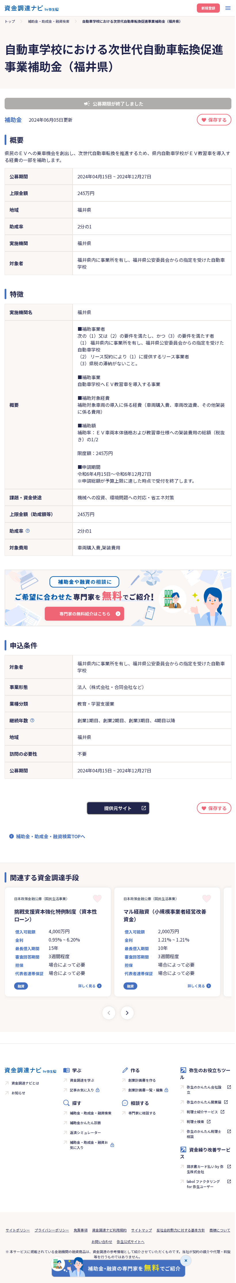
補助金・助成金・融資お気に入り (89, 1145)
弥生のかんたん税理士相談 (204, 1134)
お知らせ (18, 1092)
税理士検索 (195, 1121)
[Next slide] (127, 1013)
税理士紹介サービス (202, 1111)
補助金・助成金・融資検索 (48, 21)
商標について (220, 1229)
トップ (10, 21)
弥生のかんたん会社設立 (204, 1090)
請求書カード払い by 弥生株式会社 (205, 1169)
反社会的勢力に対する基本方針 (181, 1229)
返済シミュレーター (85, 1132)
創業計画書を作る (142, 1080)
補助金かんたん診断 (85, 1122)
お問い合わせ (102, 1241)
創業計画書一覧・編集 (145, 1089)
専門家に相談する (142, 1112)
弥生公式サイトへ (130, 1241)
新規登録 (208, 7)
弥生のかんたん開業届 (204, 1101)
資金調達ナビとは (25, 1082)
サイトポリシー (18, 1229)
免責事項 (80, 1229)
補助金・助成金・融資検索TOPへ (50, 836)
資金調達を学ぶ (82, 1080)
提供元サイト (118, 808)
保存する (217, 119)
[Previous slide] (109, 1013)
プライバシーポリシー (52, 1229)
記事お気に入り (82, 1089)
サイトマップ (141, 1229)
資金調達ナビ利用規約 (109, 1229)
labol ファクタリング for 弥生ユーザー (203, 1184)
